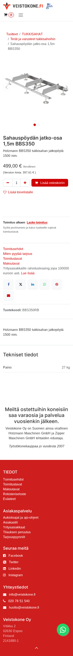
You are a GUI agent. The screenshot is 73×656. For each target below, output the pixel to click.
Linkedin (15, 568)
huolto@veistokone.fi (24, 607)
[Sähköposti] (8, 295)
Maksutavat (11, 263)
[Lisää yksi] (25, 183)
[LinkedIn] (33, 284)
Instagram (16, 575)
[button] (6, 87)
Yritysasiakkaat (14, 527)
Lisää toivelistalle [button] (20, 192)
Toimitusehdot (13, 249)
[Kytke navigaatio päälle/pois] (20, 14)
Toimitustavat (12, 258)
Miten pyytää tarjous (17, 254)
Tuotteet (12, 34)
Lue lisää (27, 273)
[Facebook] (8, 284)
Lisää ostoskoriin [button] (52, 183)
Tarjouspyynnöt (14, 537)
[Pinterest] (57, 284)
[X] (21, 284)
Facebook (16, 555)
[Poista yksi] (8, 183)
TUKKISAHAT (32, 34)
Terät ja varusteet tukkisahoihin (32, 39)
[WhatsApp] (44, 284)
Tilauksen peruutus (17, 532)
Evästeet (9, 499)
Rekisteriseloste (14, 494)
